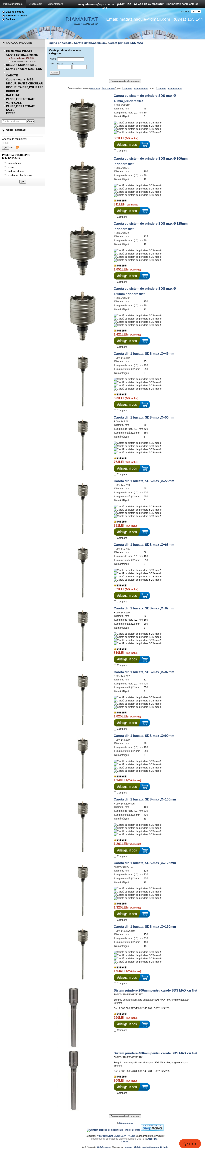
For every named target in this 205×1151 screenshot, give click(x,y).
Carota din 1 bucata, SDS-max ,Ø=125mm (145, 863)
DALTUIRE (13, 95)
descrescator (108, 88)
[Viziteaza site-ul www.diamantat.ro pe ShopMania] (152, 1130)
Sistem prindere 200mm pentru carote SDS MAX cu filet (155, 990)
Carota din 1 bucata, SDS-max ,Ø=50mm (144, 417)
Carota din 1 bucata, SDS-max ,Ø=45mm (144, 353)
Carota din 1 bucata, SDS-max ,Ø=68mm (144, 544)
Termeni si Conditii (16, 15)
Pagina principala (13, 4)
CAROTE (12, 75)
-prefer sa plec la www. (20, 175)
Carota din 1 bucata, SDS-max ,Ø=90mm (144, 735)
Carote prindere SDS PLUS (24, 68)
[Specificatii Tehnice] (109, 1130)
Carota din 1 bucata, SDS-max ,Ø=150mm (145, 926)
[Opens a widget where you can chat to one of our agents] (190, 1144)
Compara (122, 150)
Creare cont (35, 4)
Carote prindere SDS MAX (22, 58)
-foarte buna (14, 163)
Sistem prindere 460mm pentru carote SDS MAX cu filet (155, 1053)
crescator (95, 88)
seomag (136, 1130)
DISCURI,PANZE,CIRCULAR (24, 83)
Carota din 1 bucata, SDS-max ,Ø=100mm (145, 799)
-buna (11, 167)
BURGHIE (12, 91)
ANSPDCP (153, 1138)
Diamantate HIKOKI (19, 50)
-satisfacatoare (16, 171)
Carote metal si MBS (19, 79)
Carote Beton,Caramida (22, 54)
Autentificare (55, 4)
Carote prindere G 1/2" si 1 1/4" (24, 61)
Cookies (10, 19)
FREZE (10, 113)
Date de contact (15, 11)
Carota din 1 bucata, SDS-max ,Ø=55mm (144, 481)
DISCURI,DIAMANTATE (21, 64)
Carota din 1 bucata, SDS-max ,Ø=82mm (144, 608)
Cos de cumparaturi (151, 3)
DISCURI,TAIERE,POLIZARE (24, 87)
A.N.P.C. (125, 1141)
